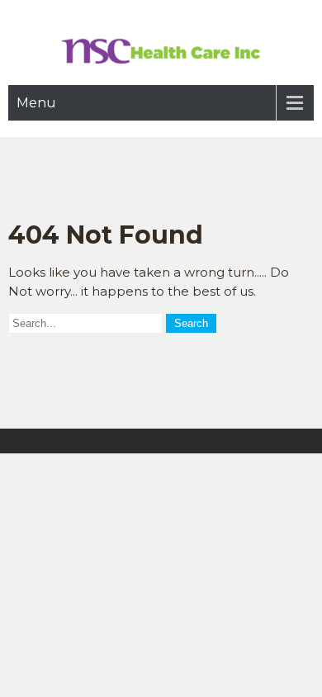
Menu (36, 103)
